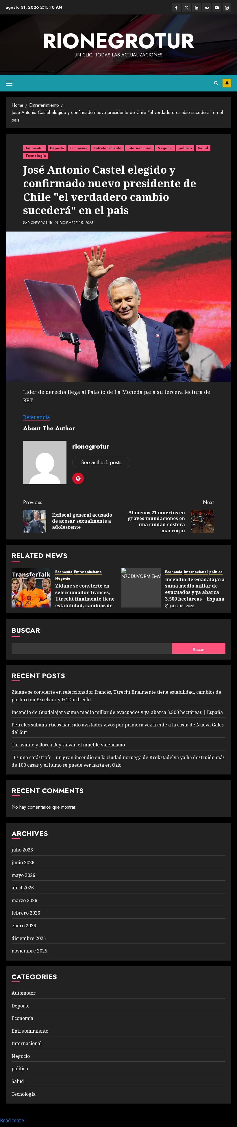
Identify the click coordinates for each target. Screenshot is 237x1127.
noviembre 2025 (29, 951)
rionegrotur (118, 41)
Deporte (57, 148)
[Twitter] (186, 7)
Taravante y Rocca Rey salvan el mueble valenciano (68, 744)
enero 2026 (24, 925)
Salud (203, 148)
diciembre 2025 (29, 938)
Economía (79, 148)
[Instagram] (227, 7)
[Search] (216, 83)
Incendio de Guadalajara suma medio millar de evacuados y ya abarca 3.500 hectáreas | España (195, 589)
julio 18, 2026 (182, 606)
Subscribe (227, 83)
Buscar (26, 630)
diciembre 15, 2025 (76, 223)
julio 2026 (22, 850)
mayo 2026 (23, 875)
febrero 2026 (26, 913)
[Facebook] (176, 7)
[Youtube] (216, 7)
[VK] (206, 7)
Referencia (36, 417)
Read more (12, 1120)
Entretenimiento (107, 148)
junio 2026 (23, 862)
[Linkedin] (196, 7)
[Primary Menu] (9, 83)
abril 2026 (23, 887)
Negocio (165, 148)
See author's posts (101, 462)
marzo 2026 (24, 900)
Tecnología (35, 155)
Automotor (34, 148)
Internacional (139, 148)
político (185, 148)
